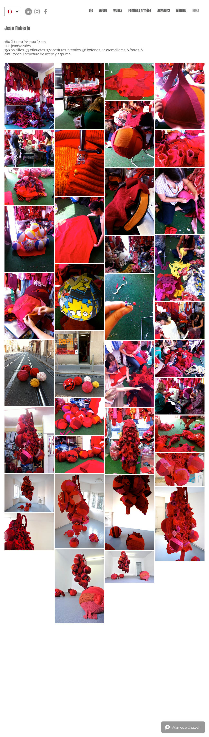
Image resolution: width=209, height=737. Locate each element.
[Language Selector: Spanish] (12, 11)
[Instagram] (37, 11)
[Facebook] (45, 11)
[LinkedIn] (28, 11)
